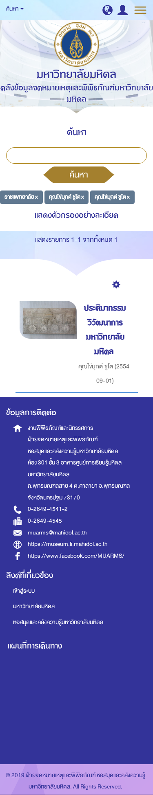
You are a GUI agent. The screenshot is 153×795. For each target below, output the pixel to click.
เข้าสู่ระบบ (24, 591)
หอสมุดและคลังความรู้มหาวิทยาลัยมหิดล (58, 622)
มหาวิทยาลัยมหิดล (34, 606)
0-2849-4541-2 (48, 509)
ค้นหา (78, 174)
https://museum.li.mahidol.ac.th (68, 544)
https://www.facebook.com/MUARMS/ (76, 556)
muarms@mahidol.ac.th (57, 533)
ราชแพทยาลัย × (21, 196)
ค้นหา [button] (13, 9)
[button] (107, 10)
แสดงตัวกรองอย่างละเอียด (76, 215)
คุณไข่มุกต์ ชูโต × (66, 196)
